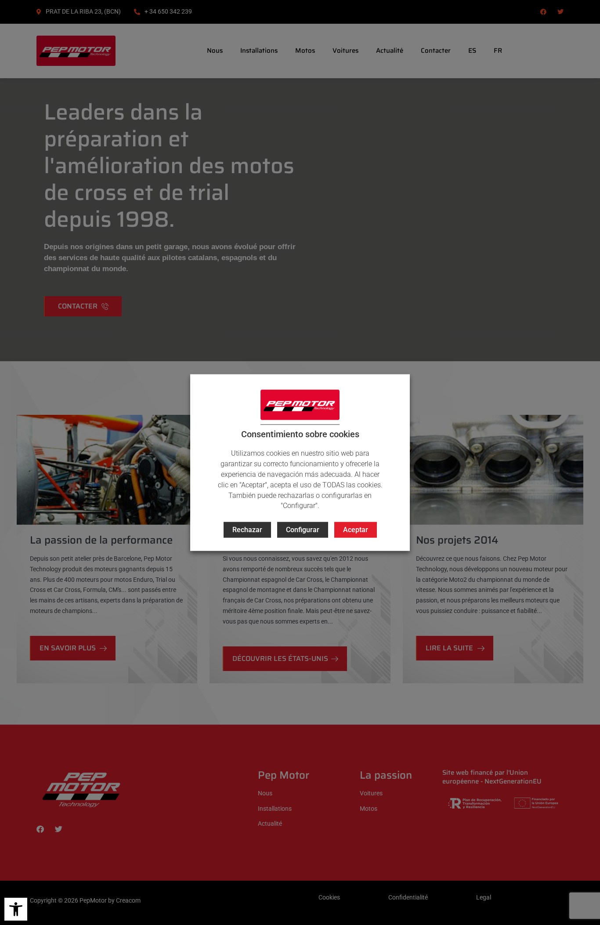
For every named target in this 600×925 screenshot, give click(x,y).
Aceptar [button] (355, 530)
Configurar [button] (302, 530)
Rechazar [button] (247, 530)
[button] (15, 909)
